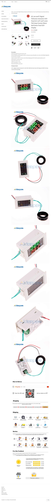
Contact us (3, 490)
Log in (12, 1)
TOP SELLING (3, 26)
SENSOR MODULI (5, 21)
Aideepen (8, 499)
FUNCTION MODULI (5, 18)
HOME (2, 11)
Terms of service (4, 494)
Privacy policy (4, 493)
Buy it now (36, 44)
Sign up (16, 1)
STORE (5, 13)
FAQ (2, 491)
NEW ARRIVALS (4, 29)
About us (3, 488)
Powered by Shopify (13, 499)
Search (2, 487)
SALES (2, 24)
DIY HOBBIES (5, 16)
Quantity (32, 35)
